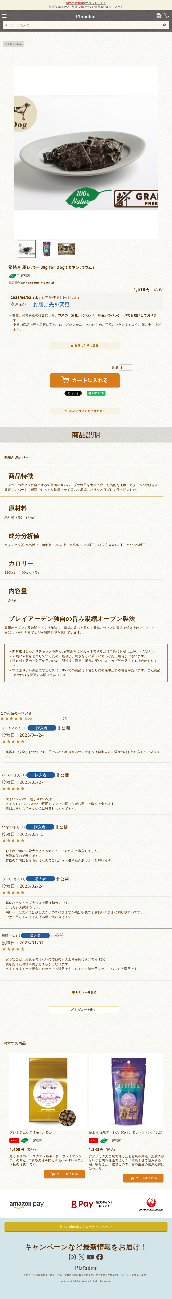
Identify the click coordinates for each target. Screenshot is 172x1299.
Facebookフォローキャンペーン (88, 1226)
